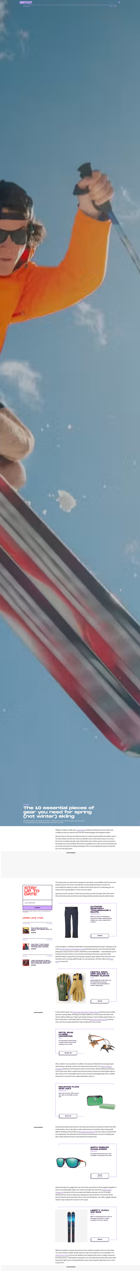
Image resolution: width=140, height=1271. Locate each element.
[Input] (26, 2)
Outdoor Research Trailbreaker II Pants (72, 949)
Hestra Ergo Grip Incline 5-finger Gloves (85, 1012)
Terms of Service (46, 911)
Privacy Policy (25, 911)
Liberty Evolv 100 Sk (62, 1255)
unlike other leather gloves (98, 1019)
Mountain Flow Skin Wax (87, 1132)
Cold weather (81, 830)
